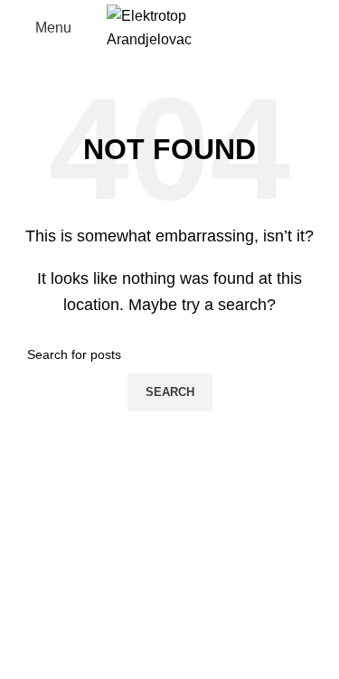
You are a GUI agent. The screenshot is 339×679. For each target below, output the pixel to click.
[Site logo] (170, 26)
